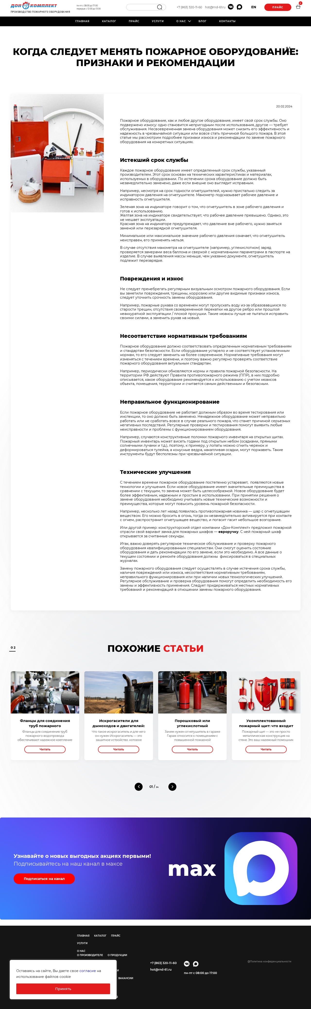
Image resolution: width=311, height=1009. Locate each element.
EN (253, 7)
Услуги (158, 21)
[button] (139, 787)
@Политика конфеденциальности (269, 961)
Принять (63, 989)
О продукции (117, 955)
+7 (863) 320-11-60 (189, 7)
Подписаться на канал (44, 879)
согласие (87, 971)
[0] (298, 7)
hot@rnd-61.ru (215, 7)
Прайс (277, 7)
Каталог (109, 21)
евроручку (228, 532)
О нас (181, 21)
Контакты (227, 21)
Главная (82, 21)
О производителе (90, 955)
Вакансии (125, 978)
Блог (203, 21)
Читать (45, 749)
